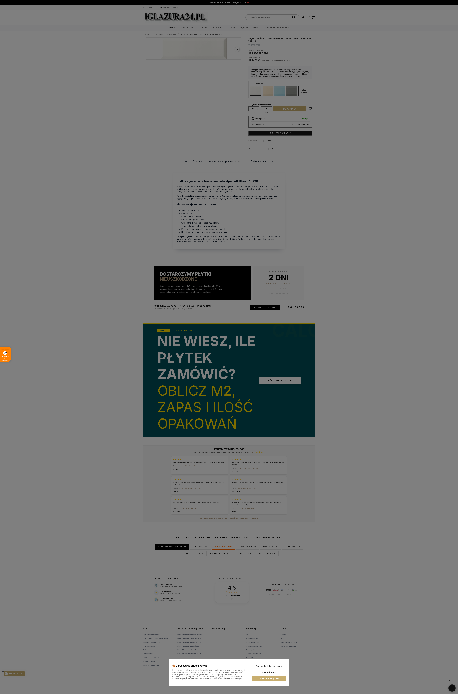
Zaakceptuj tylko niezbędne (269, 666)
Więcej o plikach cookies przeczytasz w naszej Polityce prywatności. (211, 679)
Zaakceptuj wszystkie (268, 678)
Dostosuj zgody (268, 672)
